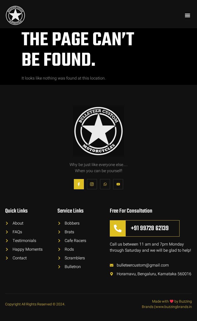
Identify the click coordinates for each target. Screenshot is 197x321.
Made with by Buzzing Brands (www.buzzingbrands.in (167, 304)
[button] (187, 15)
